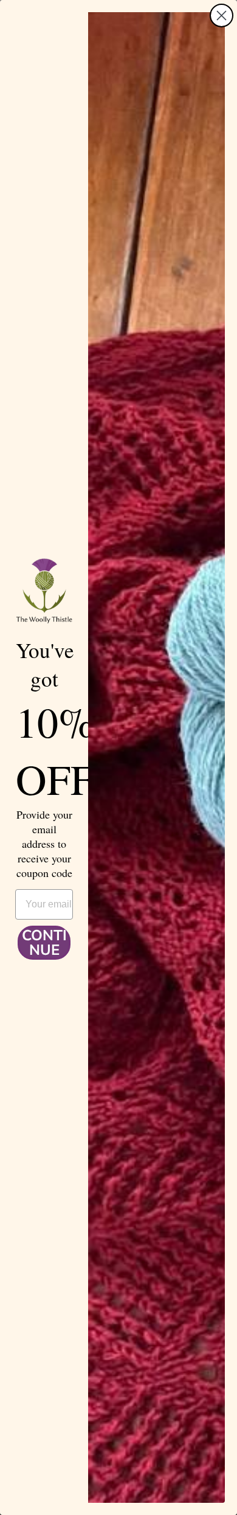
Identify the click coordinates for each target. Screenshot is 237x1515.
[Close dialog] (221, 15)
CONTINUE (44, 943)
